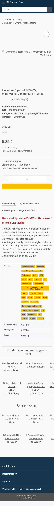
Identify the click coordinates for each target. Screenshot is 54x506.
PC (40, 315)
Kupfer (37, 298)
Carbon (25, 302)
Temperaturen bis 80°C (31, 306)
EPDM (24, 319)
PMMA (32, 319)
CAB (30, 298)
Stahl (45, 298)
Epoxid (41, 319)
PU (45, 279)
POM (24, 279)
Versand (27, 151)
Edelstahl (32, 315)
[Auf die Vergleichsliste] (46, 34)
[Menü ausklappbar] (3, 1)
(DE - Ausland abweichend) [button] (28, 168)
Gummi (38, 279)
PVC (23, 298)
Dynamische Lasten (30, 310)
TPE (23, 315)
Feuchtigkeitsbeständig (32, 271)
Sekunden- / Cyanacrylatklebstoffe (31, 113)
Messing (34, 302)
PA (43, 310)
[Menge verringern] (5, 179)
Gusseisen (38, 284)
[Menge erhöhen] (49, 179)
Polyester (26, 275)
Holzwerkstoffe (36, 293)
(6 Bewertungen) (19, 99)
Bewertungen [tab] (8, 210)
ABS (30, 279)
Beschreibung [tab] (9, 204)
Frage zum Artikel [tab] (27, 210)
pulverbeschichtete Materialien (35, 288)
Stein (35, 275)
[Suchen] (49, 9)
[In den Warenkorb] (27, 186)
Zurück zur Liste (13, 19)
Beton (24, 293)
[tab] (29, 204)
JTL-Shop (31, 498)
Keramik (40, 267)
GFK (41, 275)
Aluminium (26, 284)
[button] (45, 2)
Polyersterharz (28, 267)
